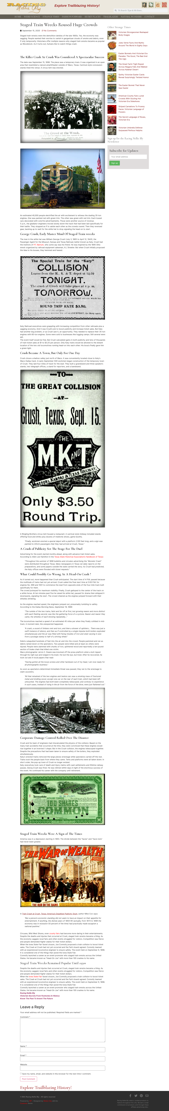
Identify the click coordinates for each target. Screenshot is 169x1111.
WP (30, 1101)
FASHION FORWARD (72, 16)
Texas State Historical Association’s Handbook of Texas (78, 557)
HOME (18, 16)
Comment (25, 1017)
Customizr (23, 1103)
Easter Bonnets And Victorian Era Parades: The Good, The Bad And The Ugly (133, 56)
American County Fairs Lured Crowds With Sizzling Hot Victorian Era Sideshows (131, 98)
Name (23, 1046)
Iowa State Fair (35, 976)
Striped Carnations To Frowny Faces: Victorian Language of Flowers (132, 109)
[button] (62, 107)
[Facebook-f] (130, 1095)
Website (23, 1064)
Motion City (48, 1101)
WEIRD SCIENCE (32, 16)
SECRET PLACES (92, 16)
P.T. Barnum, (39, 245)
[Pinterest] (141, 1095)
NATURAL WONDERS (131, 16)
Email (23, 1055)
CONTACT (149, 16)
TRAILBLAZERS (110, 16)
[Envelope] (146, 1095)
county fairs (54, 933)
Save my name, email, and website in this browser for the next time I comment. (56, 1074)
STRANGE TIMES (51, 16)
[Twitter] (135, 1095)
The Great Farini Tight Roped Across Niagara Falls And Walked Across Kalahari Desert (133, 67)
